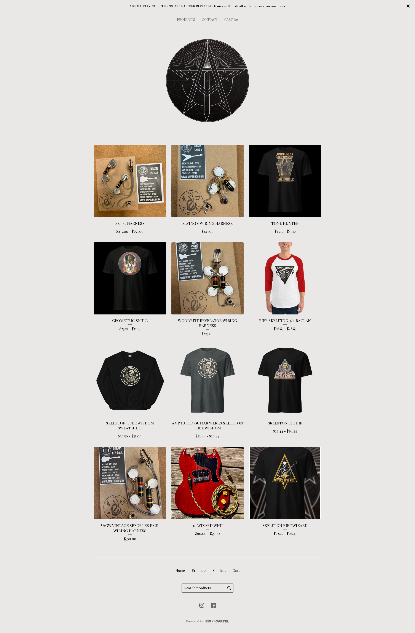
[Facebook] (213, 605)
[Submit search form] (229, 588)
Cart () (231, 19)
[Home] (207, 80)
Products (186, 19)
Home (180, 570)
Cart (236, 570)
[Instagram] (202, 605)
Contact (209, 19)
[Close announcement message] (408, 6)
